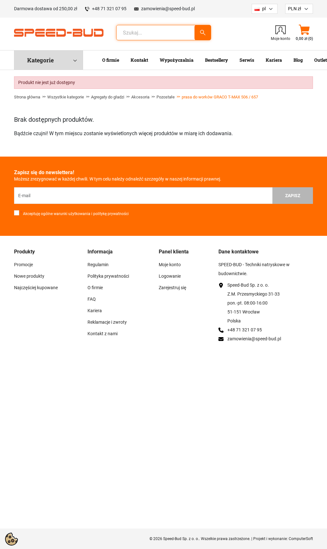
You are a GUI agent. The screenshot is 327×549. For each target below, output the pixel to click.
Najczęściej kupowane (36, 287)
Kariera (94, 310)
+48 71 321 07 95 (109, 8)
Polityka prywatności (108, 276)
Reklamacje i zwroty (107, 322)
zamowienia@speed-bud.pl (168, 8)
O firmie (95, 287)
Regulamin (98, 264)
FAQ (91, 299)
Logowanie (170, 276)
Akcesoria (140, 97)
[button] (304, 33)
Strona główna (27, 97)
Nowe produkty (29, 276)
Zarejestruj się (172, 287)
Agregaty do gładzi (107, 97)
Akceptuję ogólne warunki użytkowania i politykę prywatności (75, 213)
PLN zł (294, 8)
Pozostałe (165, 97)
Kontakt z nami (102, 333)
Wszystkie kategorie (65, 97)
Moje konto (170, 264)
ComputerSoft (301, 539)
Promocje (23, 264)
